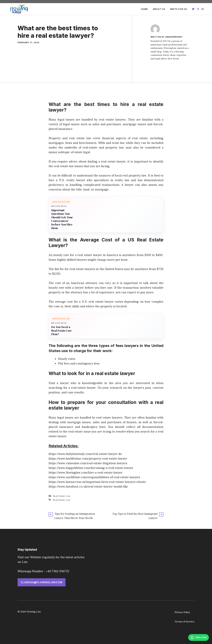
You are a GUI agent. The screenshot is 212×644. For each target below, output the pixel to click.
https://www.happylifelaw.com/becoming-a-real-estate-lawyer (91, 468)
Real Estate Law (61, 496)
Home (144, 9)
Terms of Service (184, 621)
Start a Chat (201, 637)
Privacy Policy (182, 612)
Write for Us (178, 9)
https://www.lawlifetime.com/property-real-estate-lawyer (88, 459)
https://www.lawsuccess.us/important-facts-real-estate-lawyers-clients (97, 482)
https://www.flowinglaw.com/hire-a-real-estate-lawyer (85, 473)
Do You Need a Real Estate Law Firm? (61, 330)
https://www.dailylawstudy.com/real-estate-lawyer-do (85, 454)
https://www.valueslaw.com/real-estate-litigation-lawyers (88, 463)
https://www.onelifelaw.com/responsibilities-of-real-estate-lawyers (94, 477)
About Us (159, 9)
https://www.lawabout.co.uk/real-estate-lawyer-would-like (88, 487)
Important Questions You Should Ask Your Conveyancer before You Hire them (62, 219)
